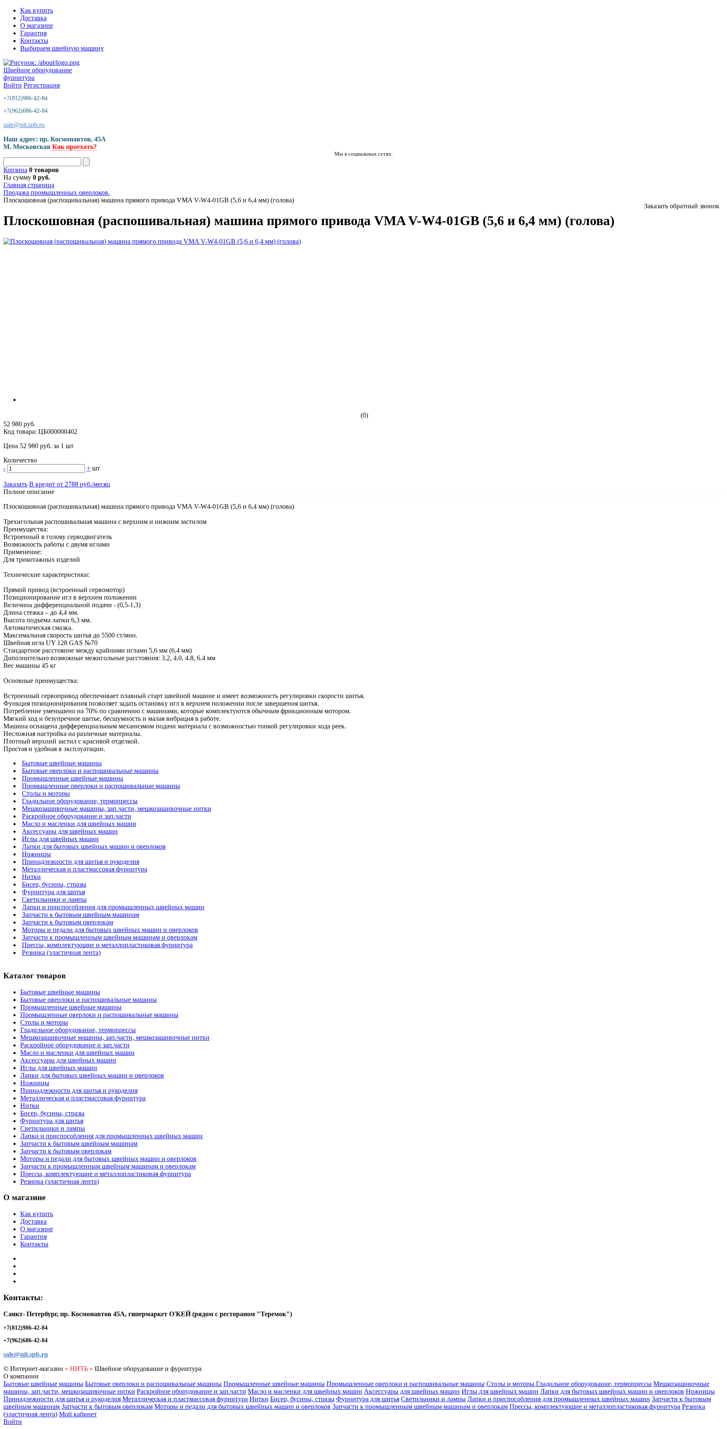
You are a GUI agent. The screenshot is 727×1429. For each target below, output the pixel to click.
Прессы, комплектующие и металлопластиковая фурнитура (107, 944)
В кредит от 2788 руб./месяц (69, 484)
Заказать (15, 484)
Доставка (33, 17)
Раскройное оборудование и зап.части (76, 816)
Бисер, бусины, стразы (54, 884)
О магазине (36, 25)
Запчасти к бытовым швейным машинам (80, 914)
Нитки (31, 876)
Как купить (36, 10)
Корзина (15, 169)
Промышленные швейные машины (72, 778)
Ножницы (36, 854)
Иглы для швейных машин (60, 838)
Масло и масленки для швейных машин (79, 823)
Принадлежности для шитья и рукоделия (80, 861)
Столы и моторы (46, 793)
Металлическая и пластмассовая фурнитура (84, 869)
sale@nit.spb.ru (24, 124)
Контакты (34, 40)
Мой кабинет (78, 1414)
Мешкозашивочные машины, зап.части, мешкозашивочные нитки (116, 808)
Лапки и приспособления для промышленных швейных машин (113, 907)
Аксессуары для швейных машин (70, 831)
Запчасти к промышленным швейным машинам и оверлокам (109, 937)
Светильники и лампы (54, 899)
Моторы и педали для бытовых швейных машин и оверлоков (110, 929)
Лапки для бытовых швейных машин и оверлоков (94, 846)
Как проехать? (74, 146)
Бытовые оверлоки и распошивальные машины (90, 770)
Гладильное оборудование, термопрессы (80, 801)
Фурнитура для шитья (53, 891)
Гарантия (33, 33)
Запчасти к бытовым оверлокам (67, 922)
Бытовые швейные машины (62, 763)
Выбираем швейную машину (62, 48)
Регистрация (42, 85)
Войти (12, 85)
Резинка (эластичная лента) (61, 952)
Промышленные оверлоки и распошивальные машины (101, 785)
